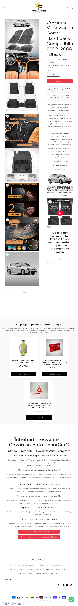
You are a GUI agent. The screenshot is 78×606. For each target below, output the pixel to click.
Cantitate (49, 70)
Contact (31, 573)
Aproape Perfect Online (36, 601)
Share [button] (51, 263)
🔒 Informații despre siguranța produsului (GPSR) (13, 292)
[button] (4, 8)
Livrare (62, 65)
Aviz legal (22, 573)
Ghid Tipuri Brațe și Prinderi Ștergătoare (51, 565)
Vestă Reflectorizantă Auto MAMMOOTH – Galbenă (23, 361)
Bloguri (13, 565)
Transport (65, 569)
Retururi (39, 573)
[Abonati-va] (37, 585)
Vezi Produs (23, 374)
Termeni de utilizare (53, 569)
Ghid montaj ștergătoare (26, 565)
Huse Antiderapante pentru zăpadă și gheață (39, 537)
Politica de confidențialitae (34, 569)
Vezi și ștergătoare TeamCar (39, 532)
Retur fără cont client (51, 573)
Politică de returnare (15, 569)
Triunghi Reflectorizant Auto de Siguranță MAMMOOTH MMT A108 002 (39, 405)
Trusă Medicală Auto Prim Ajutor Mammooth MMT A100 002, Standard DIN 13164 (55, 362)
